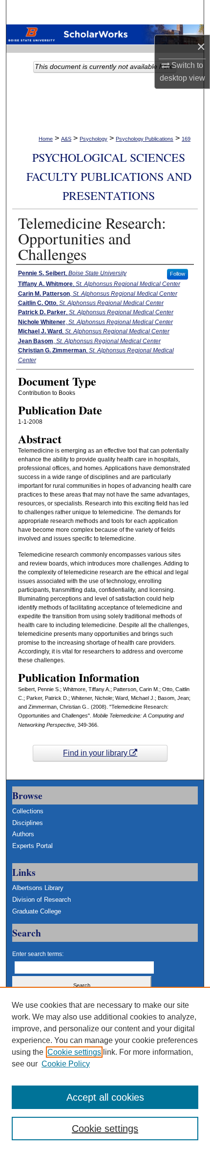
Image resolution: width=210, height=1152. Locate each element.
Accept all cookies (105, 1097)
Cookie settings (74, 1052)
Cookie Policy (66, 1064)
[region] (105, 1069)
